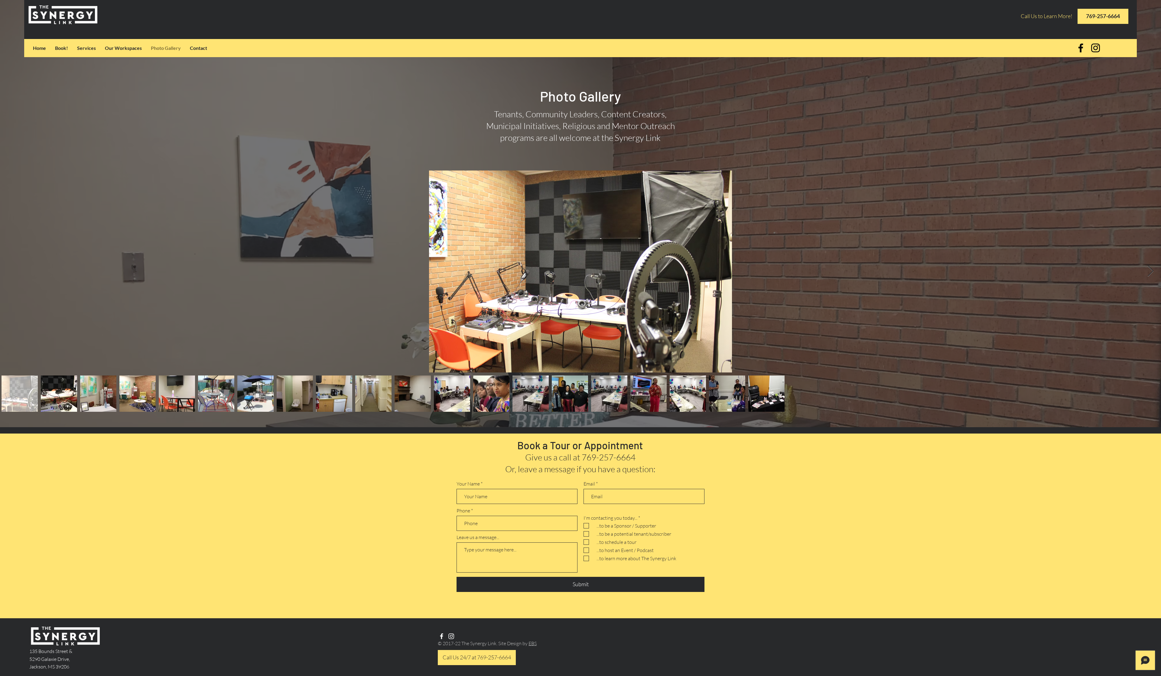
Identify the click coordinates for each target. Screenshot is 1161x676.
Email (589, 483)
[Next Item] (1150, 271)
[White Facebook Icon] (441, 636)
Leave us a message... (478, 537)
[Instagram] (1095, 48)
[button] (123, 48)
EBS (532, 643)
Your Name (468, 483)
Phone (463, 510)
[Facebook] (1081, 48)
